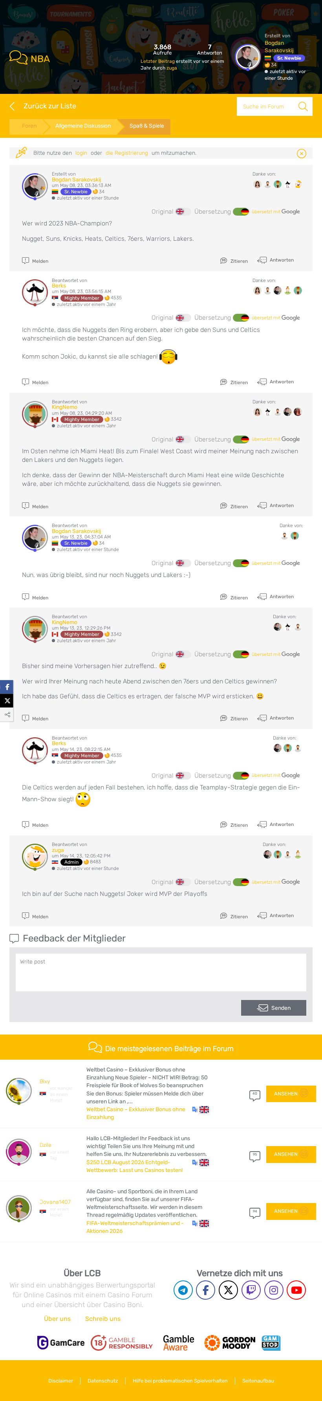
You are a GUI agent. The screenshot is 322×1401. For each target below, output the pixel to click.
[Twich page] (251, 1290)
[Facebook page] (205, 1290)
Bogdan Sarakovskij (76, 179)
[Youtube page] (296, 1290)
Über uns (57, 1318)
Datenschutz (103, 1381)
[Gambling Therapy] (229, 1343)
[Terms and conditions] (121, 1343)
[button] (200, 1109)
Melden (39, 261)
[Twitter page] (228, 1290)
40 (254, 1093)
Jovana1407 (55, 1202)
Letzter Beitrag (158, 61)
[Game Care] (60, 1343)
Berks (59, 285)
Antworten (281, 260)
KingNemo (64, 407)
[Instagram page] (274, 1290)
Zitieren (238, 261)
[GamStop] (271, 1343)
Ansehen (286, 1094)
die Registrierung (127, 153)
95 (255, 1154)
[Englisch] (183, 212)
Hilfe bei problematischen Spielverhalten (180, 1381)
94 (255, 1211)
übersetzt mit (267, 211)
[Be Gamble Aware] (178, 1343)
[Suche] (303, 106)
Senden (281, 1008)
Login (81, 153)
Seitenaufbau (258, 1381)
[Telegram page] (183, 1290)
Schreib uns (103, 1318)
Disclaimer (60, 1381)
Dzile (45, 1145)
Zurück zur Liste (50, 106)
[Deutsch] (241, 212)
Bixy (45, 1081)
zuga (171, 68)
